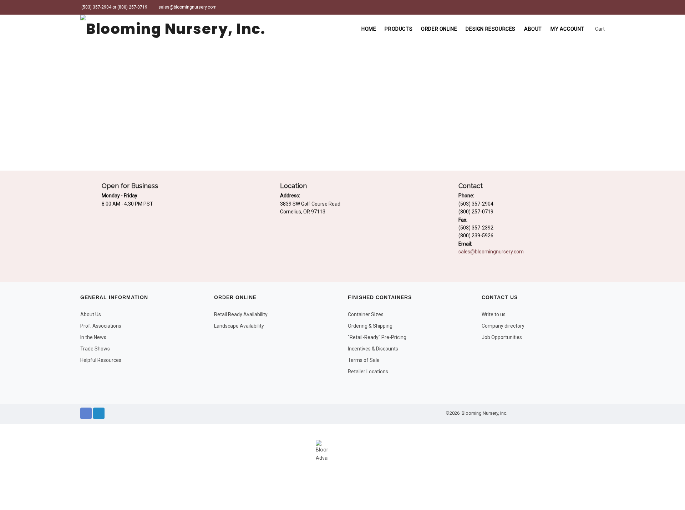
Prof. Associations (100, 326)
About (533, 29)
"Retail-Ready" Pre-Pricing (377, 337)
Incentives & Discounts (373, 349)
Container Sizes (366, 314)
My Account (567, 29)
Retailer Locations (368, 371)
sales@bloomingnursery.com (187, 7)
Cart (599, 29)
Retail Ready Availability (241, 314)
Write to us (494, 314)
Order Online (439, 29)
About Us (90, 314)
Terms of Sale (364, 360)
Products (398, 29)
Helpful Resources (100, 360)
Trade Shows (95, 349)
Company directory (503, 326)
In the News (93, 337)
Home (368, 29)
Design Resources (491, 29)
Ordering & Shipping (370, 326)
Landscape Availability (239, 326)
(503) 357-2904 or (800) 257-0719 (113, 7)
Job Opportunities (502, 337)
